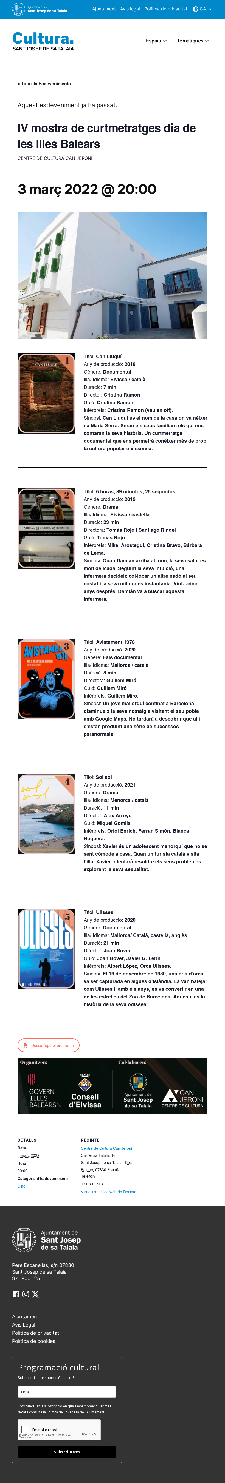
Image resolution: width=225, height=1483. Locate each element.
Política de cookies (33, 1341)
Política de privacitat (165, 9)
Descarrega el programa (52, 1045)
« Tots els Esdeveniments (44, 83)
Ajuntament (104, 9)
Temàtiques (190, 41)
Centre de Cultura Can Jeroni (106, 1148)
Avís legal (130, 9)
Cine (22, 1186)
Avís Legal (23, 1325)
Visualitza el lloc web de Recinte (108, 1191)
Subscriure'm (67, 1451)
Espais (153, 41)
